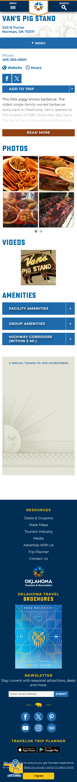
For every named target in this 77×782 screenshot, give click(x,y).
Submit (61, 694)
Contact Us (38, 559)
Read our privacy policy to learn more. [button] (49, 767)
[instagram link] (38, 728)
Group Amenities (27, 324)
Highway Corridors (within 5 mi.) (30, 339)
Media (38, 538)
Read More (38, 133)
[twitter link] (38, 716)
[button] (13, 6)
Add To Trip (21, 89)
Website (14, 68)
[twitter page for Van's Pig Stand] (16, 78)
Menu (12, 3)
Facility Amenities (28, 308)
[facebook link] (25, 716)
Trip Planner (38, 552)
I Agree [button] (38, 775)
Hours (36, 68)
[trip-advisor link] (51, 728)
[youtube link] (25, 728)
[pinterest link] (51, 716)
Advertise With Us (38, 545)
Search (64, 3)
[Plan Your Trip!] (13, 768)
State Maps (38, 525)
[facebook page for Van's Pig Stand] (7, 78)
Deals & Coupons (38, 518)
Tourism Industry (38, 532)
